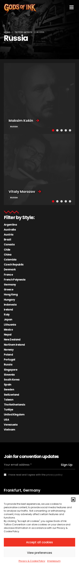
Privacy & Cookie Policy (32, 561)
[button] (73, 499)
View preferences (39, 553)
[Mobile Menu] (71, 7)
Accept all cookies (39, 542)
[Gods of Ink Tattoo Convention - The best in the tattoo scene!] (20, 8)
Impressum (54, 561)
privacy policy (54, 474)
